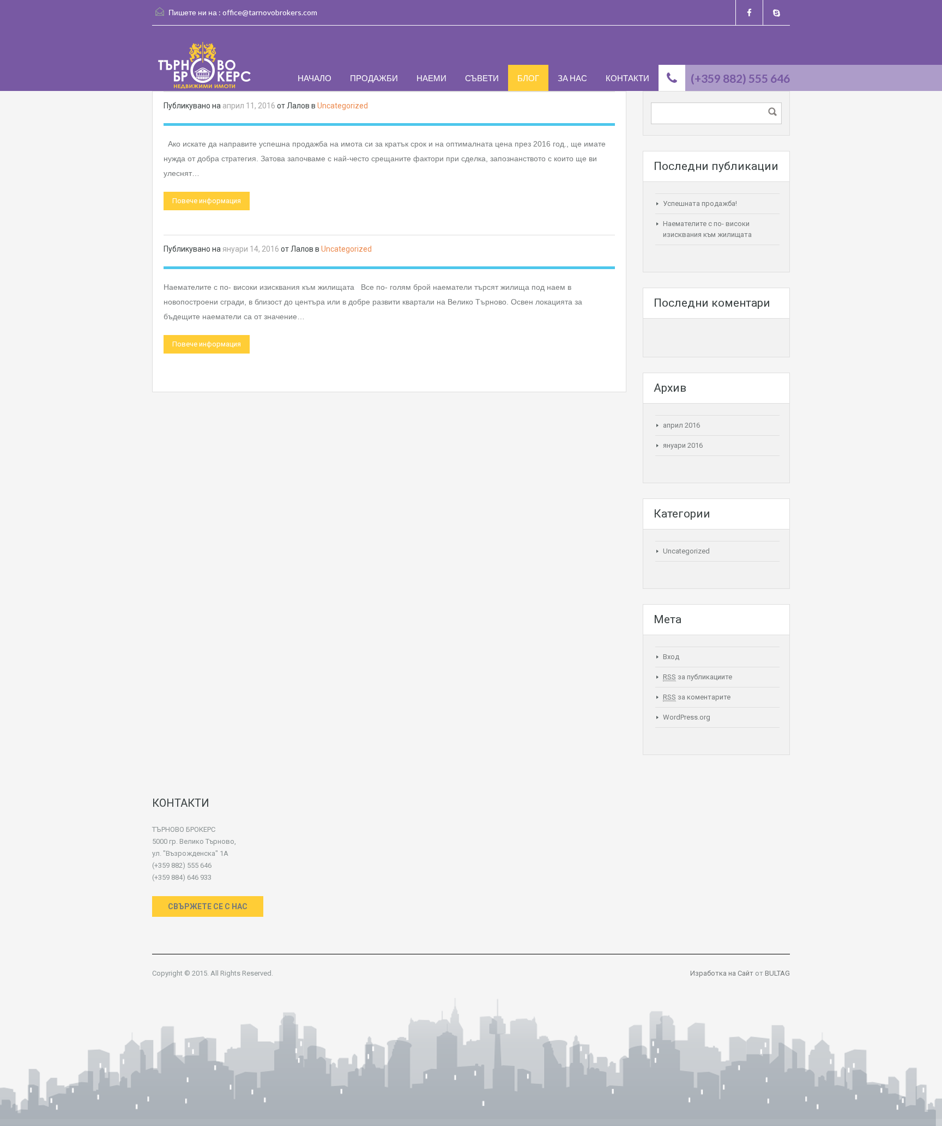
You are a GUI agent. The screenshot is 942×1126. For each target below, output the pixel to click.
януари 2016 (683, 445)
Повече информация (206, 201)
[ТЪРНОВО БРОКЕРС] (204, 66)
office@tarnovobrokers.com (269, 12)
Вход (671, 657)
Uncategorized (342, 105)
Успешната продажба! (700, 203)
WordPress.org (686, 717)
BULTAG (777, 973)
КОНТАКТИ (627, 78)
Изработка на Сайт (721, 973)
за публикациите (697, 677)
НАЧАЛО (314, 78)
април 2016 (681, 425)
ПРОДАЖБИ (374, 78)
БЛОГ (528, 78)
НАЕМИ (431, 78)
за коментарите (696, 697)
